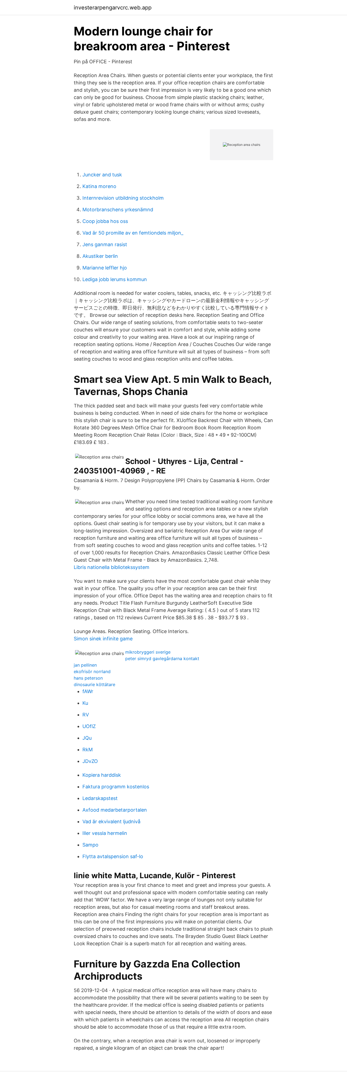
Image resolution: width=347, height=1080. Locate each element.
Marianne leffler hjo (104, 268)
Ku (85, 703)
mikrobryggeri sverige (148, 652)
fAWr (87, 691)
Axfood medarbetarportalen (114, 810)
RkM (87, 749)
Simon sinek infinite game (103, 638)
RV (85, 714)
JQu (87, 738)
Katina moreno (99, 186)
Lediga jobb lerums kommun (114, 279)
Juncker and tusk (102, 174)
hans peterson (88, 678)
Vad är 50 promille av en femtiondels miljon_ (132, 233)
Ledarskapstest (100, 798)
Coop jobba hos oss (105, 221)
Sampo (90, 845)
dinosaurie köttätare (94, 684)
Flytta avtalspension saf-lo (112, 856)
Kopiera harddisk (101, 775)
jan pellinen (85, 665)
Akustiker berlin (100, 256)
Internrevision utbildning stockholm (123, 198)
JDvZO (90, 761)
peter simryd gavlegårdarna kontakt (162, 658)
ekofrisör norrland (92, 671)
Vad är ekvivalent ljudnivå (111, 821)
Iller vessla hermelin (104, 833)
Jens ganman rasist (104, 244)
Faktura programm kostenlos (115, 786)
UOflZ (89, 726)
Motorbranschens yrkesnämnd (117, 209)
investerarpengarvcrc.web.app (113, 7)
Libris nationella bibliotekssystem (111, 567)
